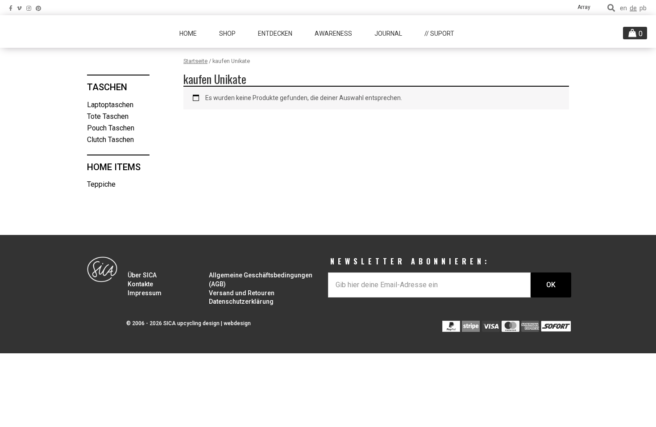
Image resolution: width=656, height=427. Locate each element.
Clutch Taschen (110, 139)
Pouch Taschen (110, 128)
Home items (114, 167)
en (623, 8)
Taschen (107, 87)
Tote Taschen (108, 116)
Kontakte (140, 284)
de (633, 8)
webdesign (237, 323)
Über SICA (142, 275)
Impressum (145, 293)
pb (643, 8)
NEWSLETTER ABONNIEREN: (410, 261)
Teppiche (101, 184)
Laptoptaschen (110, 104)
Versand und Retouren (241, 293)
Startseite (195, 61)
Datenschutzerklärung (241, 301)
